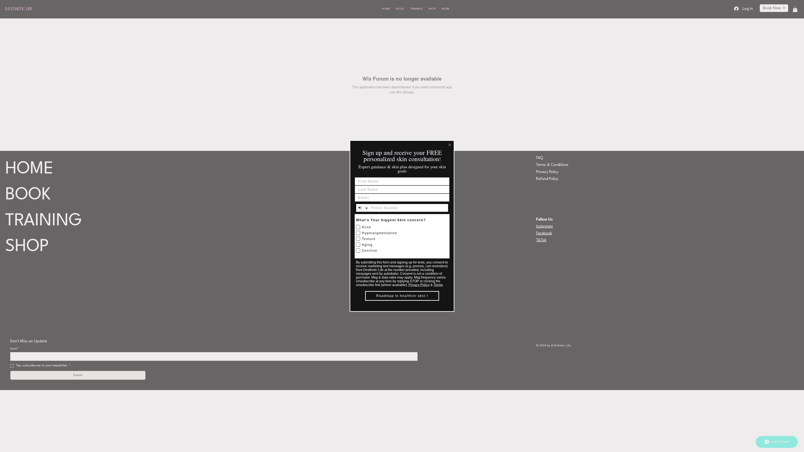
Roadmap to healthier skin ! (402, 296)
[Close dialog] (449, 144)
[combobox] (362, 208)
